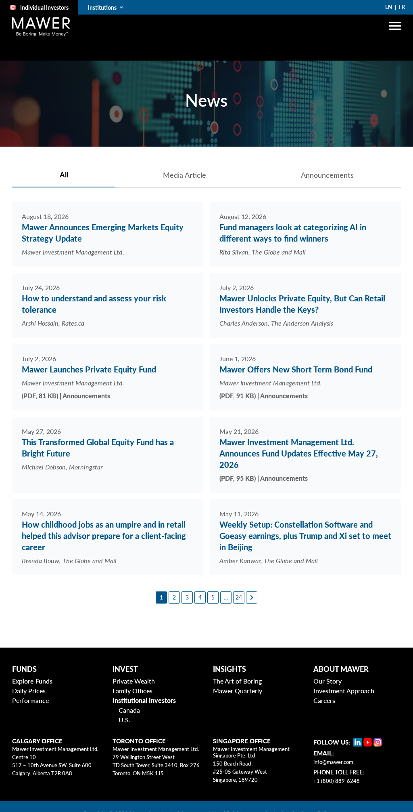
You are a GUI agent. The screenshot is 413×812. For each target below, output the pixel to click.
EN (388, 7)
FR (402, 7)
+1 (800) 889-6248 (336, 781)
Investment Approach (343, 690)
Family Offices (132, 690)
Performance (30, 700)
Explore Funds (32, 681)
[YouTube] (367, 742)
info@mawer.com (333, 762)
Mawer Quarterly (237, 690)
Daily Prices (29, 690)
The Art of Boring (237, 681)
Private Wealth (134, 681)
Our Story (327, 681)
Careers (324, 700)
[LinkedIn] (357, 742)
